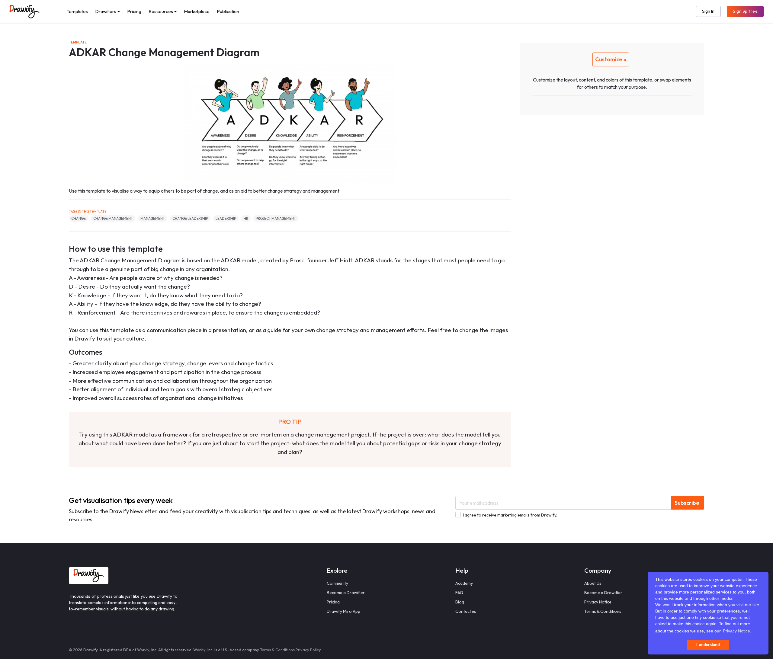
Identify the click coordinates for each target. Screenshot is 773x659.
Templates (77, 11)
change (78, 218)
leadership (226, 218)
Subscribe (687, 502)
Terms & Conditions (602, 611)
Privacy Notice (597, 602)
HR (246, 218)
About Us (592, 583)
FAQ (459, 592)
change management (113, 218)
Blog (459, 602)
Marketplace (197, 11)
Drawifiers (105, 11)
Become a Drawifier (346, 592)
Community (337, 583)
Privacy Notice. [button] (737, 631)
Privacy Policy (308, 649)
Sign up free (745, 11)
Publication (228, 11)
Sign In (708, 11)
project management (276, 218)
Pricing (134, 11)
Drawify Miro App (343, 611)
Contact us (465, 611)
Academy (464, 583)
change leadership (190, 218)
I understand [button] (708, 645)
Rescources (161, 11)
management (152, 218)
